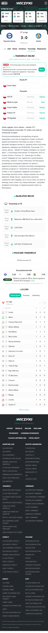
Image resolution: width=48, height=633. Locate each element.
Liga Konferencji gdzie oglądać (11, 522)
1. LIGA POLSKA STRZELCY (11, 572)
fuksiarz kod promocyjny (12, 606)
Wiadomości (41, 48)
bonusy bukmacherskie (11, 616)
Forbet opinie (7, 602)
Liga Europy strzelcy (10, 544)
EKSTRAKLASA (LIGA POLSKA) (12, 459)
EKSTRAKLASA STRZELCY (10, 551)
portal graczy (34, 438)
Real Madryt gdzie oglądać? (9, 598)
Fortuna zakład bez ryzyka (35, 607)
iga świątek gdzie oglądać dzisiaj (12, 498)
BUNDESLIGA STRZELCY (10, 565)
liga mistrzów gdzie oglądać (32, 573)
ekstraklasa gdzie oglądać (12, 503)
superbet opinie (8, 590)
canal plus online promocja (9, 507)
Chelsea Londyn (31, 469)
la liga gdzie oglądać (10, 494)
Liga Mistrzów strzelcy (11, 541)
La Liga (23, 26)
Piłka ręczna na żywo (33, 544)
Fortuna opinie (8, 586)
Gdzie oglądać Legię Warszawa (10, 528)
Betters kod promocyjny (12, 613)
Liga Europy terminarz (33, 494)
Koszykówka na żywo (33, 551)
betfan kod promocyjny (34, 600)
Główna (3, 26)
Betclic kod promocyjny (34, 590)
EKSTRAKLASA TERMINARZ (33, 500)
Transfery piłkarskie (33, 565)
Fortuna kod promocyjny (34, 586)
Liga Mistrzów (8, 448)
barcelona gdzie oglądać (12, 490)
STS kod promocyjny (32, 583)
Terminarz (22, 48)
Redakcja (18, 428)
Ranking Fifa (29, 555)
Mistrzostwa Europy (32, 568)
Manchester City (31, 472)
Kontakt (10, 428)
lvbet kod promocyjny (33, 603)
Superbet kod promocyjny (34, 597)
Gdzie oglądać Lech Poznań (12, 532)
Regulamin (37, 428)
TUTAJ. (32, 280)
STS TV (7, 67)
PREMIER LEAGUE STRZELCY (11, 555)
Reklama (28, 428)
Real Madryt (29, 452)
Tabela (14, 48)
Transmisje (32, 48)
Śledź (43, 102)
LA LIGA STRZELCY (8, 558)
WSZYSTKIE (43, 9)
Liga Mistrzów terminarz (34, 490)
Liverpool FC (29, 455)
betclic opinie (30, 593)
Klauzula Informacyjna (17, 438)
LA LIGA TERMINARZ (31, 507)
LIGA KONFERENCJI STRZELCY (12, 548)
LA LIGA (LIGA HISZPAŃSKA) (11, 468)
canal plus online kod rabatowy (10, 513)
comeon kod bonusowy (33, 614)
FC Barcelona (30, 448)
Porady (28, 558)
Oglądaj (42, 97)
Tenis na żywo (30, 548)
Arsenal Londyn (31, 465)
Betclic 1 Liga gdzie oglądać (13, 517)
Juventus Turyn (31, 479)
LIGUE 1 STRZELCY (8, 568)
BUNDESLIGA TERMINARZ (33, 514)
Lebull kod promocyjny (33, 610)
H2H (9, 48)
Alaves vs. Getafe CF (35, 26)
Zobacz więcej (24, 409)
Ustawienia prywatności (30, 433)
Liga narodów (8, 481)
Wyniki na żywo (7, 9)
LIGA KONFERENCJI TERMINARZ (35, 497)
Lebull (5, 609)
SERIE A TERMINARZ (31, 511)
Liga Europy (7, 452)
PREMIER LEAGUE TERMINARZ (34, 504)
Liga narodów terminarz (34, 521)
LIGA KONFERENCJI (9, 455)
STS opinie (6, 583)
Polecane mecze (31, 562)
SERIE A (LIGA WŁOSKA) (10, 471)
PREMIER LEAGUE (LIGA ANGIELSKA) (10, 463)
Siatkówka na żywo (32, 541)
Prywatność (13, 433)
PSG (26, 476)
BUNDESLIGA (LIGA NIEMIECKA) (12, 474)
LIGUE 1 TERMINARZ (31, 517)
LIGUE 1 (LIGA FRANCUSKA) (11, 478)
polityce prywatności (14, 627)
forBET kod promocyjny (11, 593)
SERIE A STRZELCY (8, 562)
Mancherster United (32, 459)
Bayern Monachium (32, 462)
